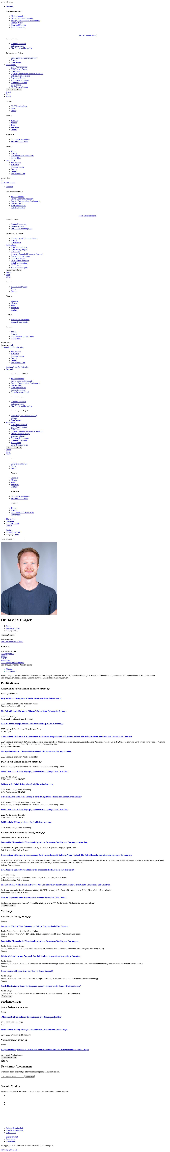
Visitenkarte (5, 660)
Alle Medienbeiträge (9, 1057)
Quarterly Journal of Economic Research (27, 74)
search (3, 2)
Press (8, 94)
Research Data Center (19, 141)
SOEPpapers (16, 85)
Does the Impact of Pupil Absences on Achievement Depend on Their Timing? (33, 897)
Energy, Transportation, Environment (25, 20)
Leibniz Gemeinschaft (14, 1128)
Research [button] (9, 6)
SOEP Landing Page (19, 106)
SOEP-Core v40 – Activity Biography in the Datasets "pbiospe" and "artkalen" (34, 809)
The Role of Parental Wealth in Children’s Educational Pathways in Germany (33, 711)
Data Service (16, 62)
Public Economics (18, 27)
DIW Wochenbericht (19, 67)
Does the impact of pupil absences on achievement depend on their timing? (32, 724)
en (11, 345)
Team (13, 125)
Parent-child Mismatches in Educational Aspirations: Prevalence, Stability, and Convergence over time (44, 842)
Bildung (9, 669)
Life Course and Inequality (21, 48)
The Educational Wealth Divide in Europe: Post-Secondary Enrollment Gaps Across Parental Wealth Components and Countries (55, 885)
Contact (14, 129)
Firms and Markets (18, 25)
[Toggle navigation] (12, 2)
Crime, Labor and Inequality (22, 18)
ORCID (4, 658)
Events (8, 92)
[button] (6, 2)
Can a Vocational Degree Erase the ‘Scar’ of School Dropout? (27, 971)
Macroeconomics (17, 16)
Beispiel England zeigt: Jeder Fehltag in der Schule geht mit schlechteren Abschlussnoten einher (41, 797)
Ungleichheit (11, 671)
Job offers (15, 127)
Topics (13, 151)
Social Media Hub (18, 174)
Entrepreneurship (17, 46)
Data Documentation (19, 83)
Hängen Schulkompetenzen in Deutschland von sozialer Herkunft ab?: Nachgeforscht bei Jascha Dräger (45, 1050)
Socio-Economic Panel (87, 35)
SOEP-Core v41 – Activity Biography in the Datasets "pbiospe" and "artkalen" (34, 771)
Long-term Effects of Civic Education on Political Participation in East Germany (35, 926)
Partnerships (16, 158)
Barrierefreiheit (12, 1137)
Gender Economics (18, 44)
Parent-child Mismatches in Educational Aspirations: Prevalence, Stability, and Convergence (40, 941)
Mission (14, 123)
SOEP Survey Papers (19, 87)
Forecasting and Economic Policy (24, 58)
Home (8, 626)
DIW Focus (15, 71)
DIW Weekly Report (19, 69)
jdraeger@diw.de (7, 654)
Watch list (17, 367)
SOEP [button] (8, 96)
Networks (15, 165)
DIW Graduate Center (14, 1130)
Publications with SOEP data (22, 156)
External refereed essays (20, 76)
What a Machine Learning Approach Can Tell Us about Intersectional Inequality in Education (41, 956)
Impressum (10, 1139)
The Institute (16, 162)
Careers (14, 169)
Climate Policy (17, 23)
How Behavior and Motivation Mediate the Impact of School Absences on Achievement (37, 870)
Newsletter (5, 1081)
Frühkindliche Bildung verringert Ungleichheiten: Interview (26, 822)
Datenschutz (11, 1141)
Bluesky (4, 656)
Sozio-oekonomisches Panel (12, 642)
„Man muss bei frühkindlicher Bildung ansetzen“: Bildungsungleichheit (31, 1017)
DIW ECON (11, 1133)
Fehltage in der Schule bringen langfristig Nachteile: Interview (27, 784)
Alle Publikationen (8, 905)
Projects (14, 60)
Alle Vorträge (6, 996)
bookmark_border (8, 182)
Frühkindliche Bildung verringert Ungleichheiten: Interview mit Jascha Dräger (34, 1029)
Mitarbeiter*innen (13, 628)
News (13, 108)
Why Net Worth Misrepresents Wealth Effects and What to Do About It (31, 698)
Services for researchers (20, 139)
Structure (14, 120)
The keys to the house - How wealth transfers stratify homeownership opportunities (36, 751)
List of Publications (14, 90)
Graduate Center (17, 167)
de (2, 180)
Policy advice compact (20, 80)
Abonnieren (30, 1076)
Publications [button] (11, 65)
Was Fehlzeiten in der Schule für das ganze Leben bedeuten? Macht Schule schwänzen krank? (41, 986)
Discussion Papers (18, 78)
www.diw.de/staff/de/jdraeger (12, 663)
